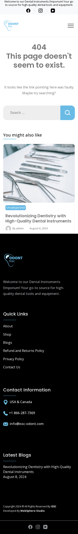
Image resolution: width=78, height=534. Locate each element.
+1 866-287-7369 (22, 413)
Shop (7, 334)
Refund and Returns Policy (23, 350)
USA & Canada (21, 402)
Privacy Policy (13, 359)
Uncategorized (15, 207)
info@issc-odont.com (26, 423)
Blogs (7, 342)
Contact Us (11, 367)
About (8, 326)
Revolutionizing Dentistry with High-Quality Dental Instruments (38, 218)
